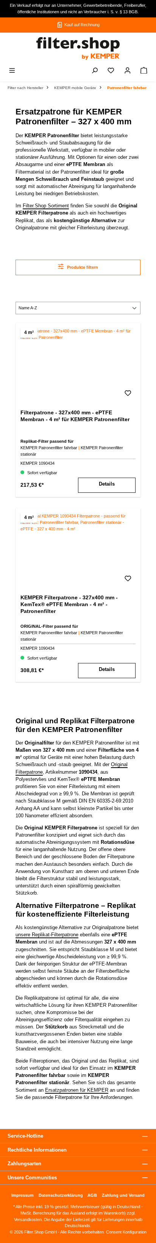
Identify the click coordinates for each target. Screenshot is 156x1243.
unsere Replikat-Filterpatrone (47, 934)
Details (107, 484)
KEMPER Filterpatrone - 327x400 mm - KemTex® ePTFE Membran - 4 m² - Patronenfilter (69, 604)
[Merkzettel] (111, 71)
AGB (92, 1195)
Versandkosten (28, 1219)
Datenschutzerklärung (61, 1195)
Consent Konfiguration (126, 1232)
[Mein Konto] (127, 71)
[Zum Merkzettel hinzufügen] (128, 395)
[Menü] (12, 71)
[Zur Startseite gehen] (78, 48)
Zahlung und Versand (123, 1195)
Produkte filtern (82, 267)
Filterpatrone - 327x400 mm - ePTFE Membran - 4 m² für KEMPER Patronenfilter (74, 415)
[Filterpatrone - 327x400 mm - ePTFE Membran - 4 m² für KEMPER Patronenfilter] (78, 366)
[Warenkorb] (144, 71)
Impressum (22, 1195)
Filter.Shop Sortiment (46, 205)
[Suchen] (94, 71)
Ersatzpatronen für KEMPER (76, 1090)
